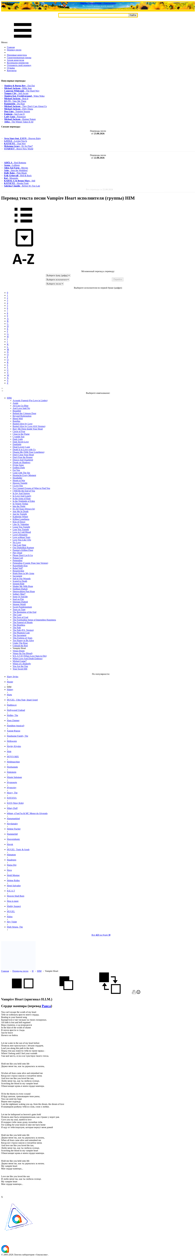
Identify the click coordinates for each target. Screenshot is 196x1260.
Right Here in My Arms (23, 573)
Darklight (17, 444)
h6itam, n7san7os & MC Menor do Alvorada (27, 813)
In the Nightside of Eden (24, 501)
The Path (17, 627)
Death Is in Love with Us (24, 449)
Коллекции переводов (18, 63)
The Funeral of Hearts (23, 622)
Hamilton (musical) (15, 725)
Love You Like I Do (22, 540)
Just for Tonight (20, 514)
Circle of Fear (19, 431)
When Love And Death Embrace (27, 658)
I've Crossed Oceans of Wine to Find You (31, 488)
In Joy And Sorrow (21, 493)
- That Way (15, 143)
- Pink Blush (15, 173)
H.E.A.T (11, 891)
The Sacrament (19, 635)
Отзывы (11, 68)
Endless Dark (19, 467)
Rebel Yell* (18, 568)
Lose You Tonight (21, 529)
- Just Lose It (14, 114)
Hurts (9, 694)
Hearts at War (19, 480)
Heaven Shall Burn (15, 896)
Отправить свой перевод (19, 65)
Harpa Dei (11, 865)
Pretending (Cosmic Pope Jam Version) (30, 563)
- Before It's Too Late (22, 186)
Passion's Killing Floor (23, 550)
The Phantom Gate (21, 633)
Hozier (10, 682)
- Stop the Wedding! (16, 170)
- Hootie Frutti (16, 183)
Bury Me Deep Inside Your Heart (28, 429)
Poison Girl (18, 558)
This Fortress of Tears (22, 638)
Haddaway (12, 705)
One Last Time (19, 545)
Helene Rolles (13, 880)
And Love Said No (21, 408)
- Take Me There (15, 101)
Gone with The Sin (21, 473)
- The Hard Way (21, 91)
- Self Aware (16, 93)
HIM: (9, 398)
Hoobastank (12, 767)
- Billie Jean (18, 88)
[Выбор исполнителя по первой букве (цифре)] (23, 269)
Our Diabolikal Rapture (23, 547)
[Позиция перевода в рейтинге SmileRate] (138, 993)
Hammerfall (12, 834)
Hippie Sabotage (14, 777)
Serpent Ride (18, 583)
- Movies (16, 168)
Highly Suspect (14, 906)
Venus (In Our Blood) (22, 653)
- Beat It (16, 98)
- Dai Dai (19, 85)
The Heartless (19, 625)
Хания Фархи (13, 731)
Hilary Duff (12, 808)
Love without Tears (21, 537)
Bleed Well (18, 418)
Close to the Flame (21, 434)
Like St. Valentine (21, 524)
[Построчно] (66, 993)
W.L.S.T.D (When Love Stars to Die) (30, 656)
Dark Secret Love (21, 442)
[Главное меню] (22, 40)
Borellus (16, 421)
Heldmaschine (13, 762)
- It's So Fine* (18, 146)
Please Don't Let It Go (23, 555)
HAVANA (12, 798)
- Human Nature (20, 119)
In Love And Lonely (22, 496)
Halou (9, 916)
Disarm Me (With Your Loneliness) (28, 452)
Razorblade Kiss (20, 565)
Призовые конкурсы (17, 55)
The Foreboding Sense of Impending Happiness (34, 620)
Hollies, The (12, 715)
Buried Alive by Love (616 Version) (29, 426)
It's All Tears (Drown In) (24, 509)
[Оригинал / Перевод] (109, 993)
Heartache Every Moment (24, 475)
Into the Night (19, 506)
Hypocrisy (11, 787)
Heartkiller (17, 478)
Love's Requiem (20, 534)
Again (15, 403)
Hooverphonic (13, 839)
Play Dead (17, 553)
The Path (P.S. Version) (23, 630)
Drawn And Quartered (23, 460)
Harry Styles (12, 676)
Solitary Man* (19, 594)
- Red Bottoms (15, 162)
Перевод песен (14, 50)
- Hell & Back (18, 175)
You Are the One (20, 666)
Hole (9, 751)
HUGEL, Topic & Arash (18, 849)
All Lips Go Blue (20, 405)
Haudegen (11, 860)
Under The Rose (20, 643)
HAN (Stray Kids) (15, 803)
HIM (39, 971)
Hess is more (13, 901)
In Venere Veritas (20, 503)
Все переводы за (99, 189)
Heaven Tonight (20, 483)
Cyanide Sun (18, 436)
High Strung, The (15, 927)
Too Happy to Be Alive (23, 640)
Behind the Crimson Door (24, 413)
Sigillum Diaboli (20, 589)
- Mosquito (11, 178)
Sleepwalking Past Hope (24, 591)
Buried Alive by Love (22, 423)
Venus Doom (19, 651)
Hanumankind (13, 818)
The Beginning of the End (24, 612)
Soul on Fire (18, 599)
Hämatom (11, 854)
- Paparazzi (15, 116)
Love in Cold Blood (22, 532)
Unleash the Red (20, 645)
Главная (11, 47)
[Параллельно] (22, 993)
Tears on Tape (19, 609)
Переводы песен (20, 971)
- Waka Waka (24, 96)
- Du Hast (14, 104)
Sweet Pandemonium (22, 607)
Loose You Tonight (21, 527)
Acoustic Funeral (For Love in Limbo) (30, 400)
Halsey (10, 689)
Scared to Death (20, 581)
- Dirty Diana (18, 109)
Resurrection (18, 571)
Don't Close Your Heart (23, 454)
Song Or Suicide (20, 596)
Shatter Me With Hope (23, 586)
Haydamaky (12, 823)
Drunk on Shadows (21, 462)
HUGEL (11, 911)
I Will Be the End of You (24, 491)
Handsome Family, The (17, 736)
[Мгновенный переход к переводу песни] (23, 246)
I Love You (18, 485)
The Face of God (20, 617)
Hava (9, 870)
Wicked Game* (20, 661)
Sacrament (17, 576)
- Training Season (17, 111)
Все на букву (101, 935)
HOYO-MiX (13, 756)
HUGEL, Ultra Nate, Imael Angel (22, 700)
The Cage (17, 614)
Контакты (12, 70)
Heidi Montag (13, 875)
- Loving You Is (15, 141)
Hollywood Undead (16, 710)
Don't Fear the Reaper (23, 457)
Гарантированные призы (19, 57)
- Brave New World (18, 149)
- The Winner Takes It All (18, 122)
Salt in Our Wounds (22, 578)
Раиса (46, 1006)
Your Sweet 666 (20, 669)
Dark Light (18, 439)
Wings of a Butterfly (22, 663)
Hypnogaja (12, 782)
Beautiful (17, 411)
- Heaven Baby (22, 138)
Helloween (12, 741)
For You (16, 470)
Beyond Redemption (22, 416)
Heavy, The (12, 792)
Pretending (17, 560)
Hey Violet (12, 922)
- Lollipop (12, 165)
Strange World (19, 604)
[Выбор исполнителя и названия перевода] (23, 224)
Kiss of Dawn (19, 522)
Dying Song (18, 465)
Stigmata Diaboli (20, 602)
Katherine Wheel (20, 516)
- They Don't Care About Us (25, 106)
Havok (10, 844)
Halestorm (11, 772)
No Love (17, 542)
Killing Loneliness (21, 519)
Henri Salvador (14, 885)
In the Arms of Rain (22, 498)
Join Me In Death (20, 511)
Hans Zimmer (13, 720)
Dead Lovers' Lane (21, 447)
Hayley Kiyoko (14, 746)
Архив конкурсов (15, 60)
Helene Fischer (14, 829)
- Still (19, 180)
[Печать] (134, 993)
